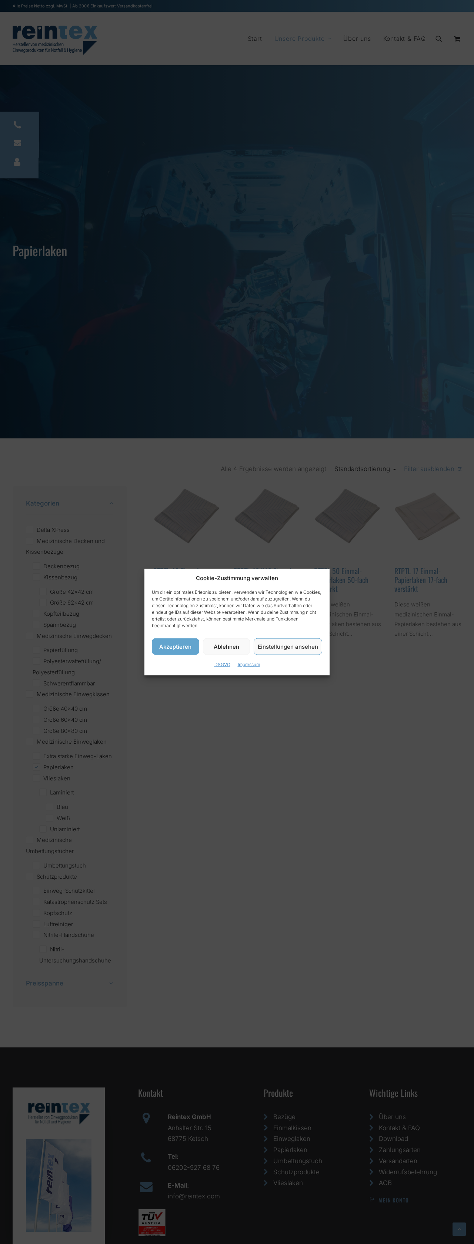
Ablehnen (226, 646)
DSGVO (222, 664)
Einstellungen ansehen (288, 646)
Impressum (249, 664)
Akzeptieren (175, 646)
